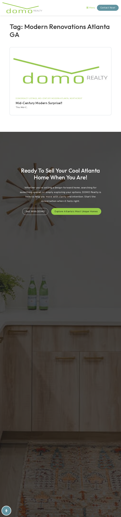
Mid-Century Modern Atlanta (53, 98)
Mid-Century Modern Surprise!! (39, 103)
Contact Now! (107, 7)
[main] (60, 73)
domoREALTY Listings (26, 98)
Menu (92, 7)
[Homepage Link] (22, 7)
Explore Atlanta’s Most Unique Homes (76, 211)
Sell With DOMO (35, 211)
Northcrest (76, 98)
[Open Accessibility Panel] (6, 511)
